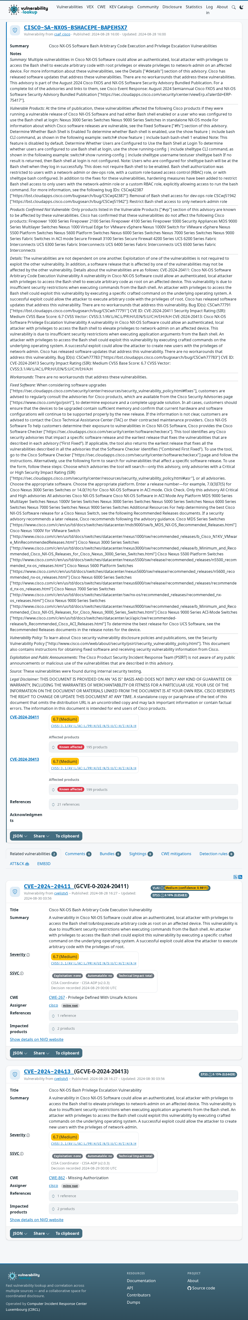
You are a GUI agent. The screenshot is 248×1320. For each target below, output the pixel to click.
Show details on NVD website (36, 1039)
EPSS (157, 895)
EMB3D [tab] (44, 863)
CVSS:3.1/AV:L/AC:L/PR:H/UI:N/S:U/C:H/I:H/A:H (93, 726)
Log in (209, 9)
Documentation (141, 1280)
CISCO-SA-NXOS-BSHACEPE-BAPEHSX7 (75, 27)
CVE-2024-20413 (24, 759)
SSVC (15, 973)
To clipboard (67, 836)
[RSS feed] (240, 877)
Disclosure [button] (172, 6)
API (130, 1288)
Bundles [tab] (109, 853)
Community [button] (148, 6)
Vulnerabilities (70, 6)
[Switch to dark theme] (241, 7)
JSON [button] (18, 836)
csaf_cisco (62, 34)
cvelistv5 (61, 893)
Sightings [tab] (140, 853)
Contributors (139, 1295)
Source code (203, 1288)
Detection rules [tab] (216, 853)
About (222, 6)
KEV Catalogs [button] (121, 6)
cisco (53, 1005)
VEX (90, 6)
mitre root (70, 1005)
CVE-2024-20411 (24, 717)
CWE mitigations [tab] (176, 853)
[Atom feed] (235, 877)
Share (40, 836)
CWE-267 (57, 997)
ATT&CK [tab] (17, 863)
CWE (101, 6)
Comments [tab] (77, 853)
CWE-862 (57, 1177)
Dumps (133, 1302)
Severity (18, 954)
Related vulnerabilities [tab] (32, 853)
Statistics (194, 6)
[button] (234, 7)
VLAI (156, 888)
